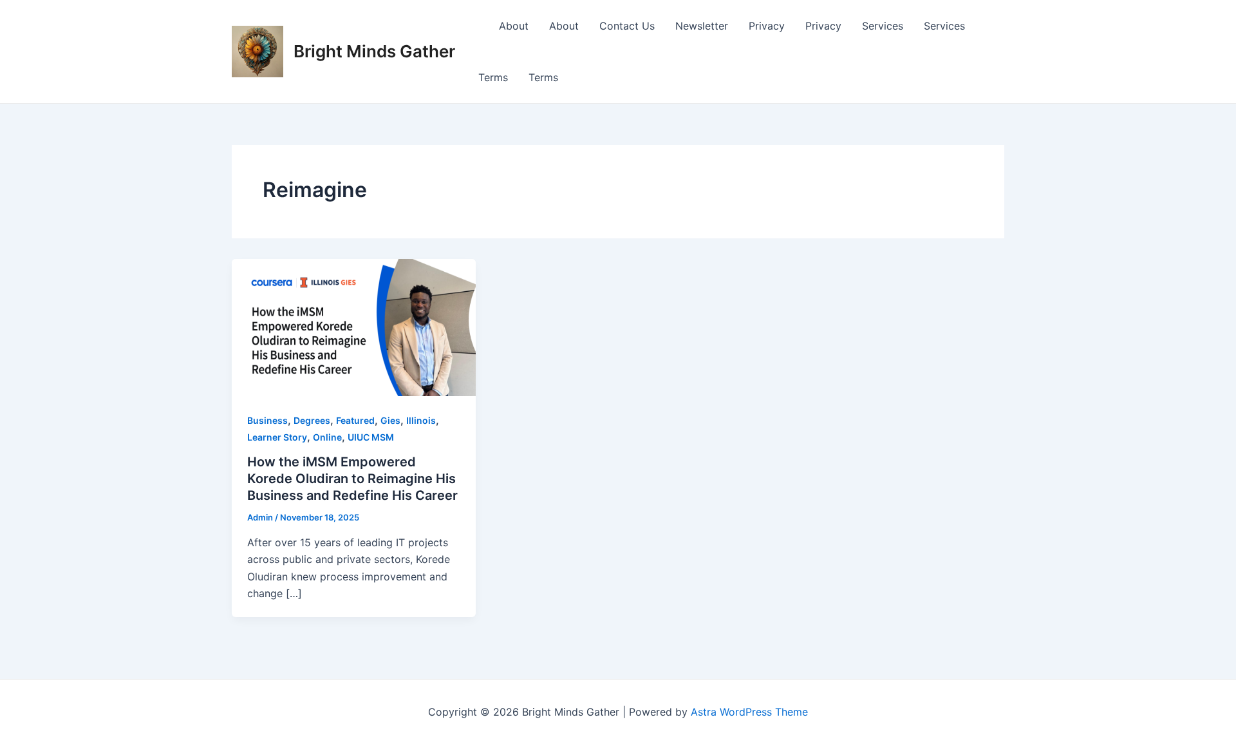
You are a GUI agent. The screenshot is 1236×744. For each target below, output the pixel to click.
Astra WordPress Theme (749, 711)
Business (267, 420)
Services (882, 25)
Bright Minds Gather (374, 51)
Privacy (767, 25)
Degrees (312, 420)
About (514, 25)
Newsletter (701, 25)
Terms (493, 77)
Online (327, 437)
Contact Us (627, 25)
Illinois (421, 420)
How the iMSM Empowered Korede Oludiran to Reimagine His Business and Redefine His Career (352, 478)
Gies (390, 420)
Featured (355, 420)
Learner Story (277, 437)
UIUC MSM (371, 437)
